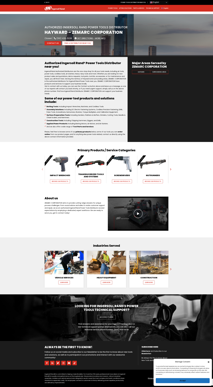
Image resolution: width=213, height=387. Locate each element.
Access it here (106, 317)
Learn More (64, 282)
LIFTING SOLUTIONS (125, 8)
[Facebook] (47, 363)
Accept (183, 380)
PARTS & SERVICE (138, 8)
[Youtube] (69, 363)
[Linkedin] (52, 363)
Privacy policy (153, 378)
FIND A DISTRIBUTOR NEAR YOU (77, 43)
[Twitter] (58, 363)
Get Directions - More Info (91, 38)
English (156, 2)
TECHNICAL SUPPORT (153, 8)
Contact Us (53, 43)
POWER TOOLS (112, 8)
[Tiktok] (74, 363)
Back (47, 2)
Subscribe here (150, 346)
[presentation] (42, 169)
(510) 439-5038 (64, 38)
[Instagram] (63, 363)
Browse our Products (60, 181)
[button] (208, 362)
